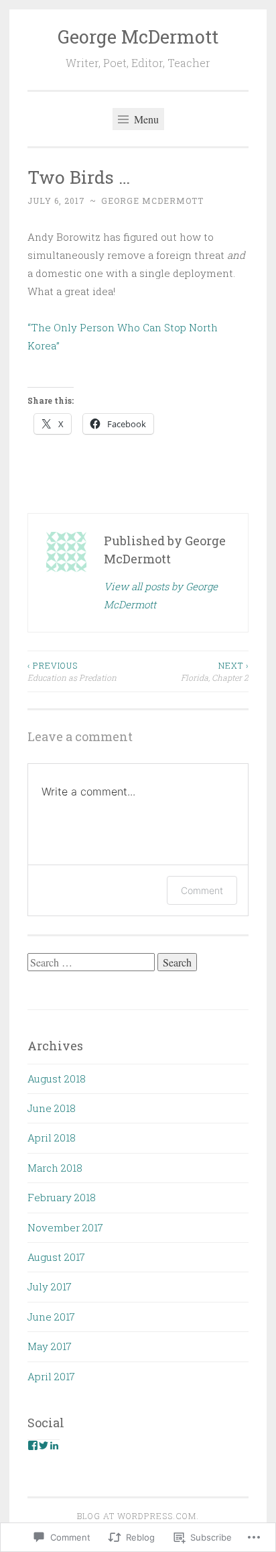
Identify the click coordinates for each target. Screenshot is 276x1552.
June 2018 (51, 1108)
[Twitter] (43, 1445)
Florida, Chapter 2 (215, 671)
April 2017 (51, 1376)
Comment (202, 890)
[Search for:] (92, 962)
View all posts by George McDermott (161, 595)
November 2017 (65, 1227)
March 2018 (54, 1167)
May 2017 (49, 1346)
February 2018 (61, 1197)
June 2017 (51, 1316)
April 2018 (51, 1137)
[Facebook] (32, 1445)
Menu (145, 119)
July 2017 (49, 1286)
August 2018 (56, 1078)
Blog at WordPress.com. (138, 1515)
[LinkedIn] (54, 1445)
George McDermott (138, 36)
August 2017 (56, 1257)
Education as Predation (72, 671)
